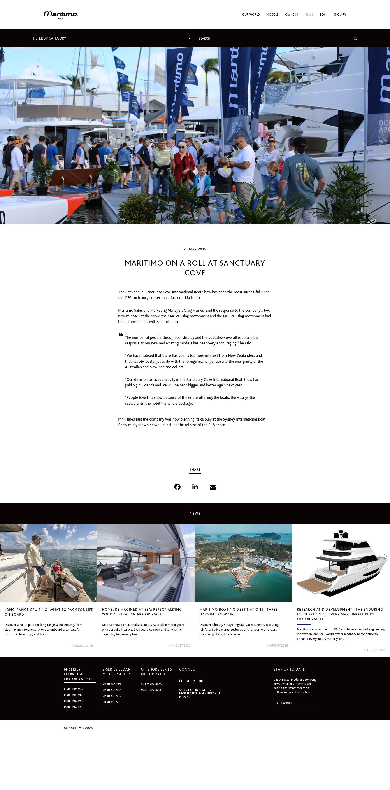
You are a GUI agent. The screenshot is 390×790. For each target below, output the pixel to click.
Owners (291, 14)
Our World (251, 14)
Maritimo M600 (151, 684)
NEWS (195, 513)
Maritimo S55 (111, 696)
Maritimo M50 (73, 706)
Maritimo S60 (111, 690)
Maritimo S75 (111, 684)
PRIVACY (184, 697)
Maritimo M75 (73, 689)
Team (323, 14)
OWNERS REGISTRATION (195, 691)
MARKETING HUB (209, 693)
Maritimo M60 (73, 695)
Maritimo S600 (151, 690)
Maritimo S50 (111, 702)
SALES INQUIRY (188, 690)
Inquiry (340, 14)
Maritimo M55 (73, 701)
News (309, 14)
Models (272, 14)
